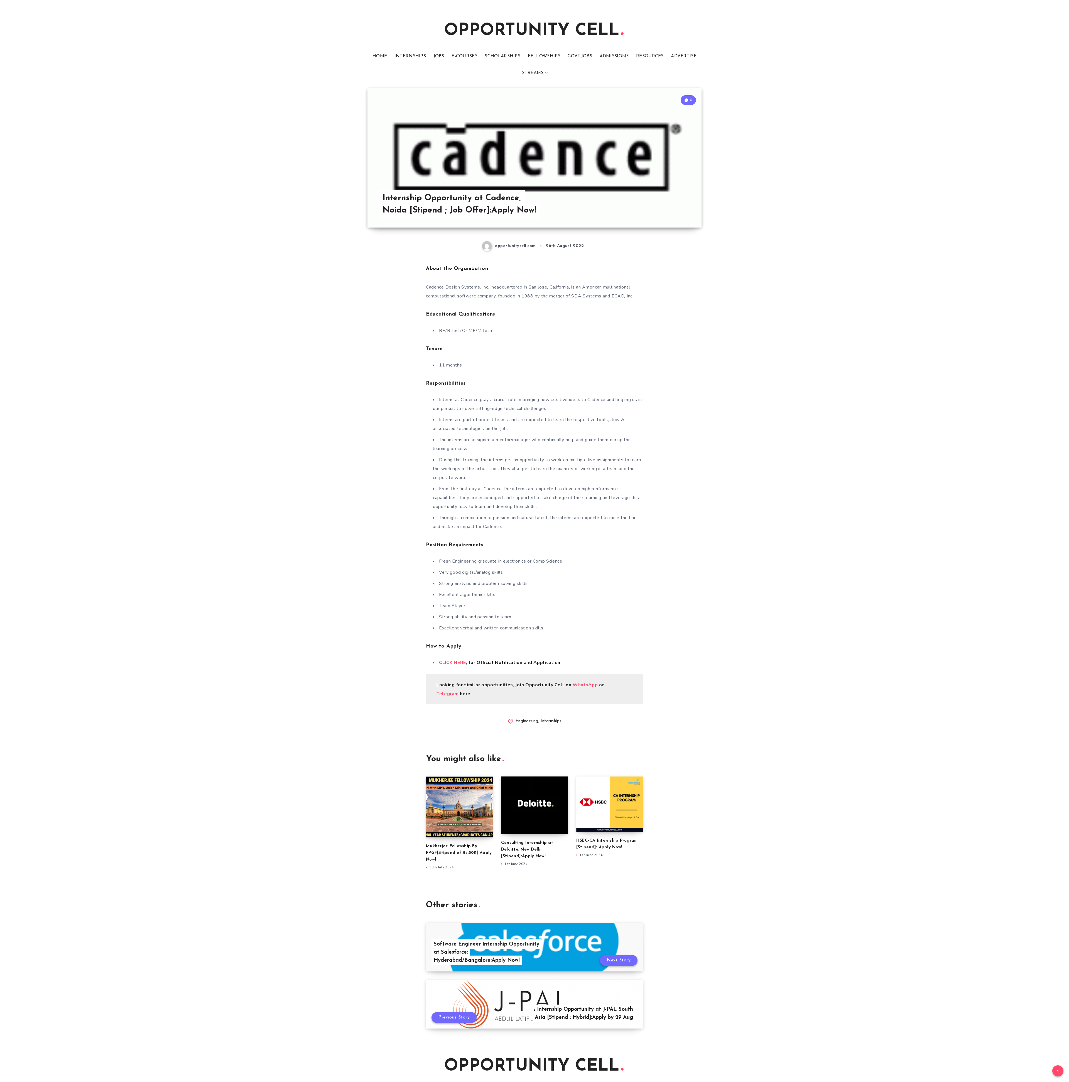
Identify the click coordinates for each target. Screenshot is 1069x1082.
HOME (379, 56)
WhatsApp (585, 685)
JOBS (438, 56)
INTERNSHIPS (410, 56)
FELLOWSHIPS (544, 56)
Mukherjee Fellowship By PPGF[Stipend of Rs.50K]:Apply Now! (459, 853)
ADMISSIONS (614, 56)
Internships (551, 721)
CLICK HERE (452, 663)
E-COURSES (464, 56)
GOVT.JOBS (580, 56)
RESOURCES (650, 56)
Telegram (448, 694)
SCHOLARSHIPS (502, 56)
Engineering (527, 721)
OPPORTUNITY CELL (531, 31)
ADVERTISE (684, 56)
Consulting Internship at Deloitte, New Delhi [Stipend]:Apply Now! (527, 849)
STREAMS (532, 73)
